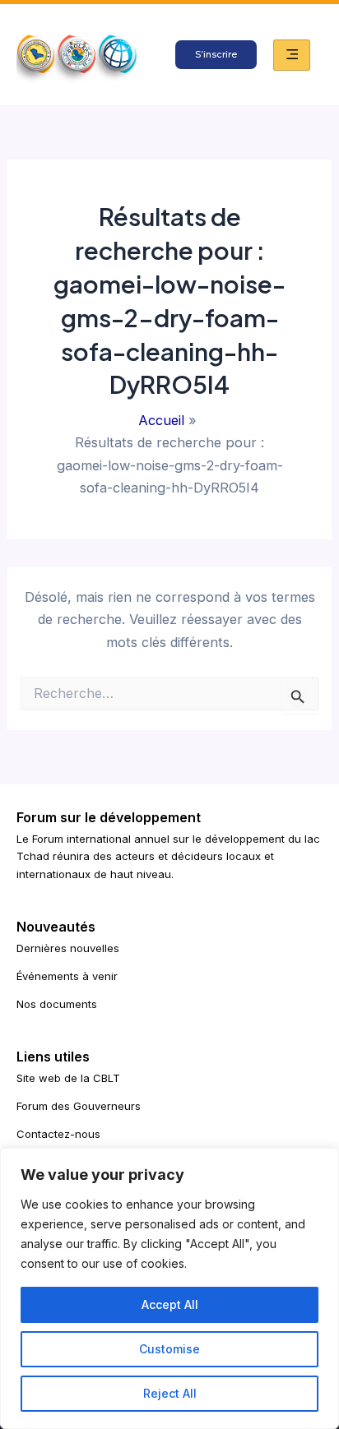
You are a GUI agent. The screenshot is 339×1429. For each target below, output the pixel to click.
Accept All (170, 1304)
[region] (169, 1288)
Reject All (170, 1393)
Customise (169, 1349)
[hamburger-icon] (291, 55)
